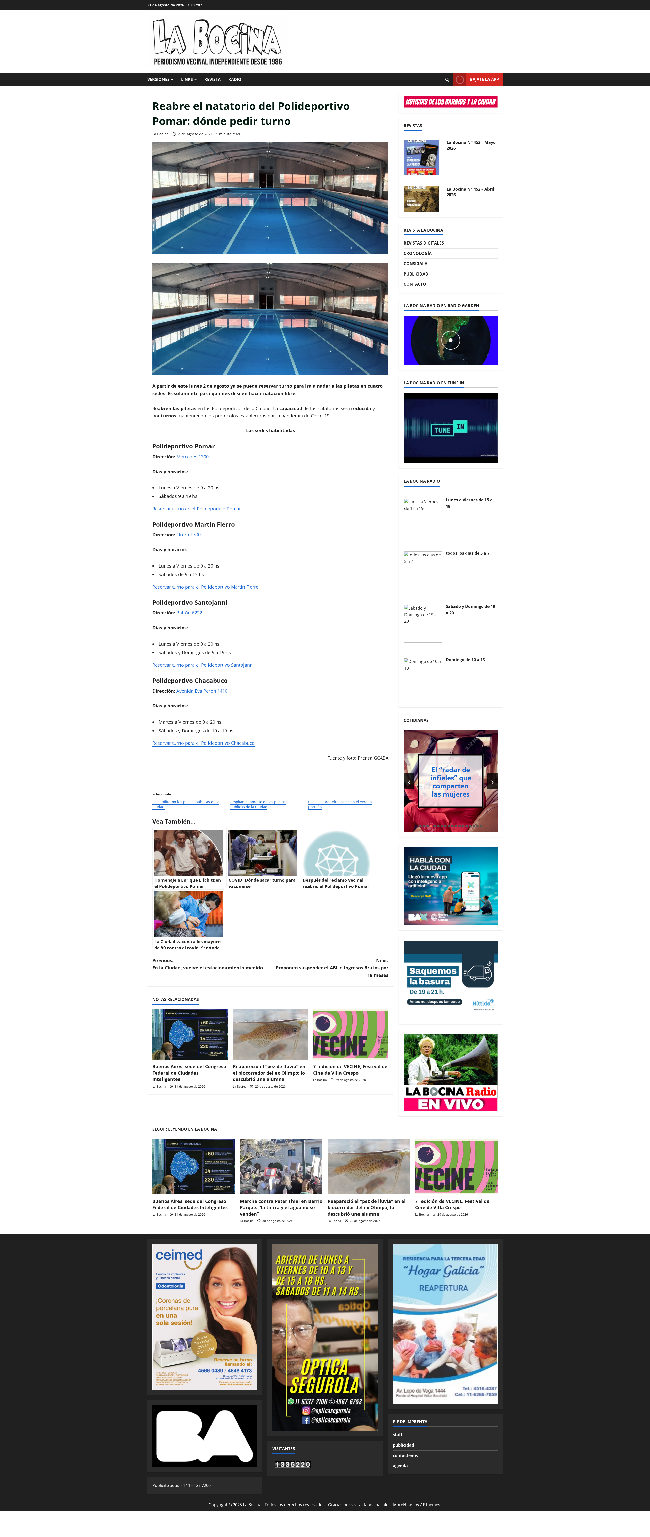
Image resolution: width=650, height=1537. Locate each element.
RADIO (234, 79)
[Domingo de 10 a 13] (423, 676)
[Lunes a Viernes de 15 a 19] (423, 517)
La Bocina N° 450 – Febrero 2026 (465, 192)
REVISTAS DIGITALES (424, 243)
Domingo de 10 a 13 (465, 659)
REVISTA (212, 79)
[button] (420, 826)
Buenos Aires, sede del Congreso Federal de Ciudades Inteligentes (189, 1072)
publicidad (403, 1445)
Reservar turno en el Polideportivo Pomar (196, 509)
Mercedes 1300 (192, 457)
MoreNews (403, 1505)
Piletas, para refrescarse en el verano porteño (340, 804)
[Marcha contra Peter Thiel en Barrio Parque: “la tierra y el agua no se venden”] (281, 1166)
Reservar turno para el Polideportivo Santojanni (203, 665)
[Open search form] (447, 80)
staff (397, 1434)
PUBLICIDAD (416, 274)
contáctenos (405, 1455)
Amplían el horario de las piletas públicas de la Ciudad (258, 804)
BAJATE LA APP (484, 79)
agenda (400, 1465)
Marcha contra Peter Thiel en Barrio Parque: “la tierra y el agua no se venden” (281, 1207)
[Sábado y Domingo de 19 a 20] (423, 623)
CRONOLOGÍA (418, 253)
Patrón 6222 (189, 613)
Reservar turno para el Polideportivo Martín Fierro (205, 587)
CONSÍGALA (415, 263)
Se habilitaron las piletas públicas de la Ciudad (185, 804)
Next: (332, 967)
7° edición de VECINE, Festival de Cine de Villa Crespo (350, 1069)
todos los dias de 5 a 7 (468, 553)
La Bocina (160, 134)
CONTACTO (415, 284)
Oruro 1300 (188, 534)
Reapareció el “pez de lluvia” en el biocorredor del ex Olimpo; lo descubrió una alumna (269, 1072)
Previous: (207, 964)
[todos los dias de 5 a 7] (423, 570)
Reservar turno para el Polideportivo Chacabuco (203, 743)
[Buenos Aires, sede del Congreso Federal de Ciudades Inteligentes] (190, 1034)
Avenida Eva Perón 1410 (202, 691)
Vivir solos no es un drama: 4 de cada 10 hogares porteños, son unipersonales (451, 781)
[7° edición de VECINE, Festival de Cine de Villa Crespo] (350, 1034)
